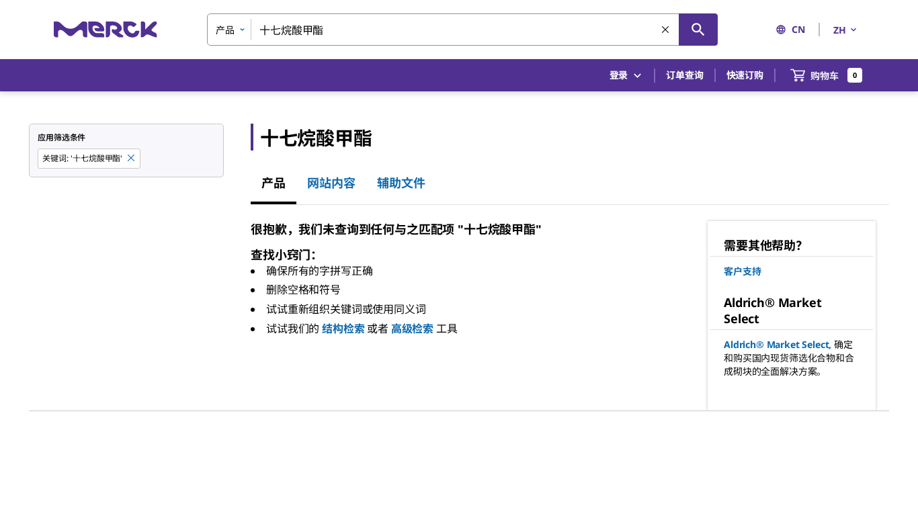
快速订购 (744, 75)
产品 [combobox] (225, 30)
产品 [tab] (273, 183)
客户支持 (742, 271)
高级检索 (412, 328)
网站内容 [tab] (331, 183)
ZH (839, 30)
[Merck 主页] (105, 29)
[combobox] (462, 29)
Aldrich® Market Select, (777, 344)
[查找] (698, 29)
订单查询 (684, 75)
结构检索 (343, 328)
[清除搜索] (666, 30)
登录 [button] (619, 75)
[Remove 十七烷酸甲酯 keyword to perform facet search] (132, 159)
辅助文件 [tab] (401, 183)
